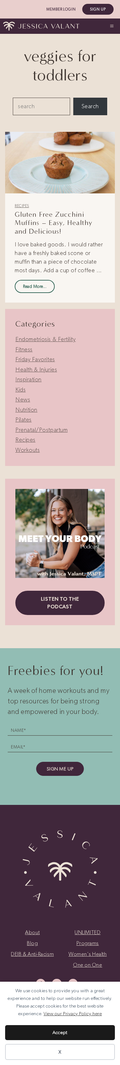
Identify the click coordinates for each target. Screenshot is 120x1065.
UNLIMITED (87, 932)
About (32, 932)
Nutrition (26, 409)
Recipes (22, 206)
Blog (32, 943)
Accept (59, 1032)
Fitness (24, 349)
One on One (87, 965)
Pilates (23, 419)
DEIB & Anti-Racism (32, 954)
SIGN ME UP (60, 769)
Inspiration (28, 379)
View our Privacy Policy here (73, 1013)
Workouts (27, 450)
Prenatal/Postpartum (41, 429)
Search (90, 106)
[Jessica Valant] (41, 26)
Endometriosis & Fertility (45, 339)
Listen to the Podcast (60, 603)
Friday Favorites (35, 359)
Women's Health (87, 954)
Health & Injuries (36, 369)
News (22, 399)
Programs (87, 943)
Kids (20, 389)
